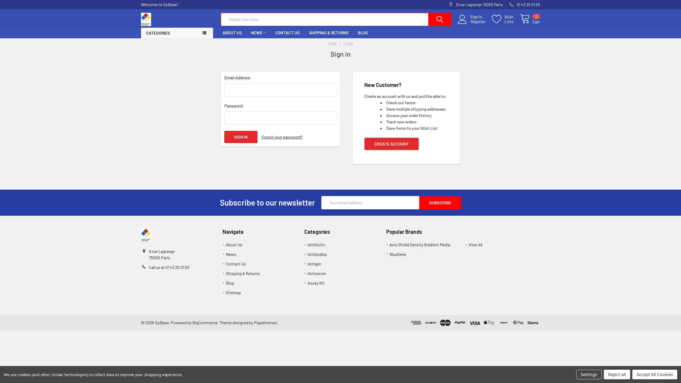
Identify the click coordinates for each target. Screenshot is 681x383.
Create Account (391, 143)
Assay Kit (316, 282)
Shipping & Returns (328, 32)
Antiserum (317, 273)
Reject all (617, 374)
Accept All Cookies (655, 374)
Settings (589, 374)
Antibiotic (316, 244)
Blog (363, 32)
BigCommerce (205, 322)
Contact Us (287, 32)
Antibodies (317, 254)
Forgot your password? (282, 136)
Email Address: (237, 77)
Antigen (314, 263)
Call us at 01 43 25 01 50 (169, 267)
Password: (234, 105)
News (256, 32)
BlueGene (397, 254)
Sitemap (233, 292)
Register (477, 21)
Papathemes (265, 322)
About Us (232, 32)
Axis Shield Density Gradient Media (419, 244)
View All (475, 244)
